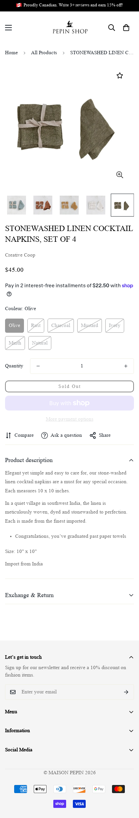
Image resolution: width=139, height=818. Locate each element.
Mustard (89, 325)
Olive (14, 325)
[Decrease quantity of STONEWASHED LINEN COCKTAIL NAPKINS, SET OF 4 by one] (38, 366)
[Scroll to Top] (127, 782)
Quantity (14, 366)
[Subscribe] (126, 692)
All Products (44, 53)
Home (11, 53)
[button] (126, 27)
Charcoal (60, 325)
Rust (35, 325)
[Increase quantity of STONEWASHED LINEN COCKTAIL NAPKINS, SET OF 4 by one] (126, 366)
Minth (15, 343)
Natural (40, 343)
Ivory (114, 325)
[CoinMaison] (69, 27)
